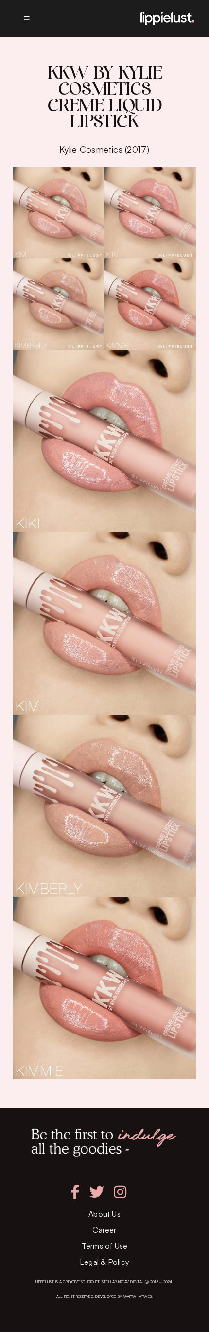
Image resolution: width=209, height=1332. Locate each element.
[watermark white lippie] (167, 15)
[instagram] (120, 1192)
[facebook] (75, 1192)
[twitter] (96, 1192)
